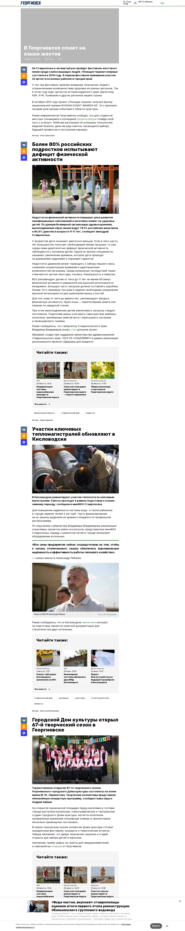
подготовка (80, 698)
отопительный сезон (100, 698)
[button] (37, 906)
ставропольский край (70, 413)
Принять (156, 926)
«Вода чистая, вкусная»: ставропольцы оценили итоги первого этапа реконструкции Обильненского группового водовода (90, 906)
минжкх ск (38, 704)
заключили (89, 622)
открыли (57, 846)
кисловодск (64, 698)
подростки (90, 413)
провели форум (87, 119)
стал (73, 329)
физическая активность (44, 413)
